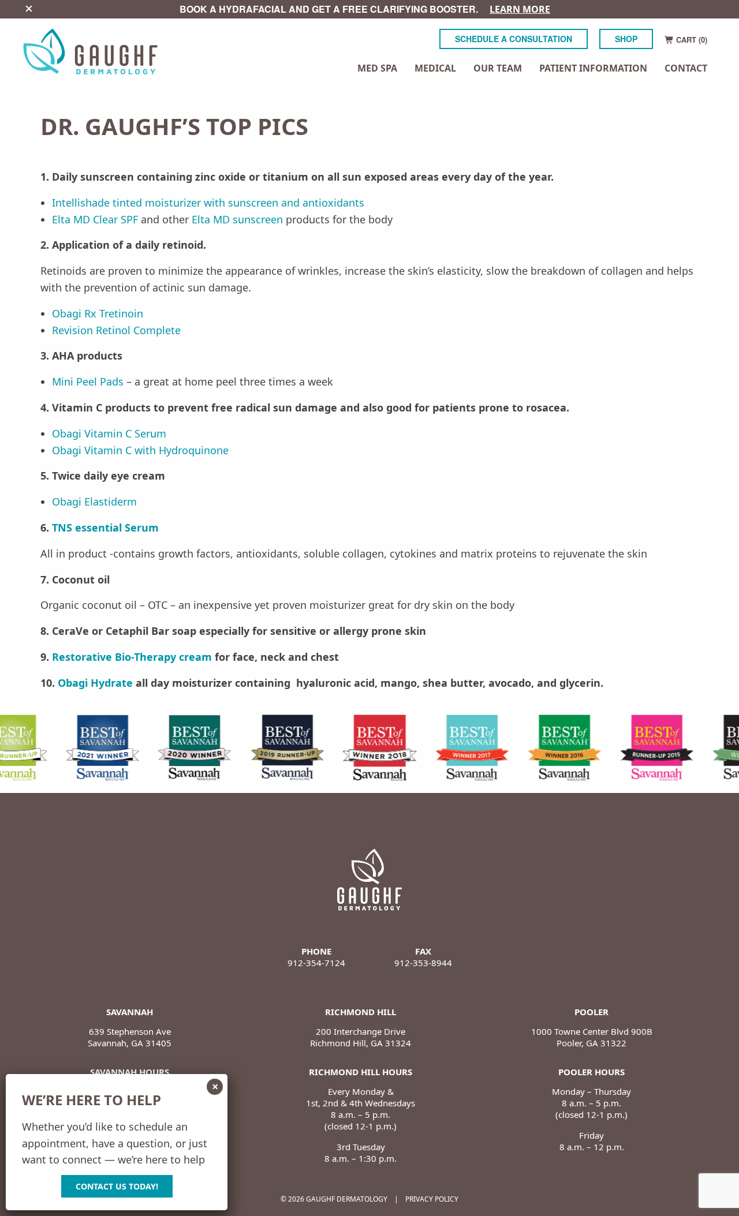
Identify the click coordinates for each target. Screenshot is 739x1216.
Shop (626, 38)
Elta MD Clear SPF (95, 219)
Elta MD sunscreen (237, 219)
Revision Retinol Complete (116, 330)
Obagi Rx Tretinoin (97, 313)
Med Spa (377, 68)
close (29, 8)
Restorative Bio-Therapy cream (132, 657)
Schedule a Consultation (513, 38)
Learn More (520, 9)
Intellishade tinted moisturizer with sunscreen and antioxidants (208, 202)
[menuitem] (377, 68)
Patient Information (593, 68)
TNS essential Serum (105, 527)
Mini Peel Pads (88, 381)
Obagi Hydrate (95, 683)
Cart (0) (690, 39)
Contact (686, 68)
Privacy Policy (431, 1199)
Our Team (497, 68)
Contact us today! (117, 1186)
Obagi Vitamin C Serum (109, 433)
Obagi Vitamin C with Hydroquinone (140, 450)
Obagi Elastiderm (94, 501)
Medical (435, 68)
